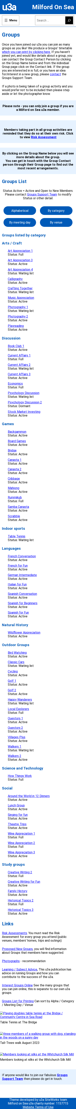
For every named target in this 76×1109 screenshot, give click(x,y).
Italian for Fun (17, 584)
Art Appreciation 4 (20, 269)
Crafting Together (20, 288)
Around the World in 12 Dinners (29, 796)
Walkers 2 (14, 756)
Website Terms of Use (38, 1107)
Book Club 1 (16, 346)
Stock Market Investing (24, 412)
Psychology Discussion (23, 393)
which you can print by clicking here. (26, 52)
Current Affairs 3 (19, 374)
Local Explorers (18, 709)
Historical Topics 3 (21, 910)
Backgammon (17, 432)
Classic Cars (16, 662)
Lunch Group (16, 805)
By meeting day (19, 222)
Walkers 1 (14, 746)
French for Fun (18, 566)
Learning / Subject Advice (19, 969)
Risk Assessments (14, 933)
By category (56, 211)
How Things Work (20, 776)
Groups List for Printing (18, 1001)
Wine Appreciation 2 (21, 843)
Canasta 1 (14, 460)
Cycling (13, 671)
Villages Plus (16, 737)
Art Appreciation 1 (20, 251)
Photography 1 (18, 307)
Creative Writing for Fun (24, 882)
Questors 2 (15, 728)
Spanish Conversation (22, 594)
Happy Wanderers (20, 699)
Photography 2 (18, 316)
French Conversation (22, 556)
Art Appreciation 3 (20, 260)
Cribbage (14, 478)
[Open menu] (10, 20)
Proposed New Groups (17, 949)
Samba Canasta (18, 507)
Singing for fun (18, 815)
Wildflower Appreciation (24, 632)
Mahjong (13, 488)
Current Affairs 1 (19, 355)
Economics (15, 383)
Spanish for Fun (18, 612)
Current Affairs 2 (19, 365)
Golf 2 (12, 690)
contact (55, 74)
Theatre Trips (17, 824)
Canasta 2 (14, 469)
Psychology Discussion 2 (25, 402)
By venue (56, 222)
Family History (17, 891)
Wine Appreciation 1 (21, 833)
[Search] (69, 20)
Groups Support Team (42, 194)
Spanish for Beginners (22, 603)
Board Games (17, 441)
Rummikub (15, 497)
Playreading (16, 326)
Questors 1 (15, 718)
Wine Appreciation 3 (21, 852)
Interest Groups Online (17, 985)
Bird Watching (17, 653)
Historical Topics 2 (21, 900)
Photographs (11, 961)
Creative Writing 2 (20, 872)
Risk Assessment (44, 137)
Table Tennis (16, 536)
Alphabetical (19, 211)
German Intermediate (22, 575)
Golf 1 (12, 681)
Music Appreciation (21, 298)
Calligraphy (15, 279)
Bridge (12, 450)
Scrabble (14, 516)
